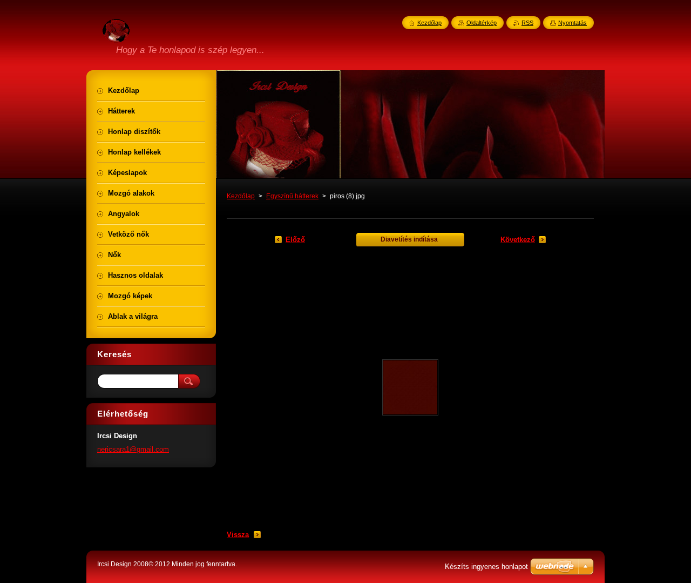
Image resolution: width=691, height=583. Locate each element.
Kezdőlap (241, 196)
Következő (517, 240)
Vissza (238, 535)
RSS (527, 22)
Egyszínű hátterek (292, 196)
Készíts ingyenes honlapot (486, 566)
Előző (295, 240)
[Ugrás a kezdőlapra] (116, 36)
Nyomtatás (572, 22)
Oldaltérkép (481, 22)
